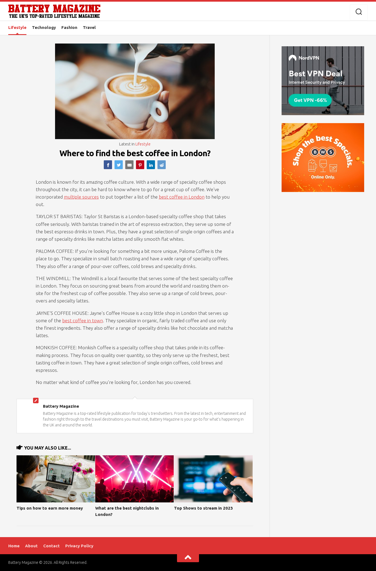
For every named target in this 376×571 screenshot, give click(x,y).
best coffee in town (82, 320)
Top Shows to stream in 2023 (203, 508)
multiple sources (81, 196)
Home (14, 545)
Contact (51, 545)
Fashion (69, 27)
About (31, 545)
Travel (89, 27)
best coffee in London (182, 196)
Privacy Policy (79, 545)
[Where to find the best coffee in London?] (108, 164)
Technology (44, 27)
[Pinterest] (140, 164)
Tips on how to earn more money (50, 508)
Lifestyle (17, 27)
